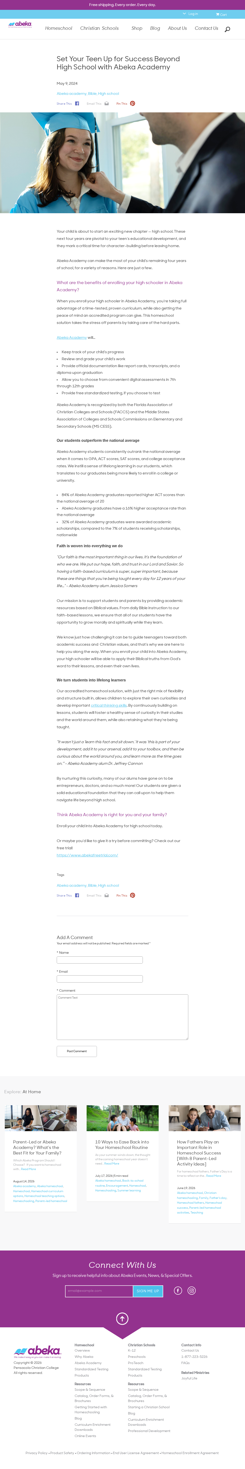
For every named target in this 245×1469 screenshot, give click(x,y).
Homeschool (58, 29)
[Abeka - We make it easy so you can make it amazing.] (20, 28)
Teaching (196, 1212)
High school (108, 94)
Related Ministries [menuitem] (195, 1375)
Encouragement (117, 1185)
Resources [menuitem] (94, 1410)
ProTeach (135, 1363)
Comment (67, 991)
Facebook (178, 1291)
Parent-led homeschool (51, 1201)
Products (82, 1376)
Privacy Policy (37, 1453)
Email (63, 972)
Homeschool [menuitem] (94, 1391)
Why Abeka (84, 1357)
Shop (137, 29)
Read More (28, 1169)
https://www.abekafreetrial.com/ (87, 855)
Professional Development (149, 1431)
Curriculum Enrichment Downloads (93, 1427)
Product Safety (62, 1453)
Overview (82, 1351)
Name (64, 953)
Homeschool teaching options (44, 1196)
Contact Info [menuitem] (194, 1354)
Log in (193, 14)
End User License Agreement (136, 1453)
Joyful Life (189, 1378)
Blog (155, 29)
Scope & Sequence (90, 1390)
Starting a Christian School (149, 1407)
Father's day (218, 1198)
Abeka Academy (72, 338)
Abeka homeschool (50, 1186)
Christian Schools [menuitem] (149, 1388)
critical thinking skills (109, 706)
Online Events (85, 1436)
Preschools (137, 1357)
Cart (224, 14)
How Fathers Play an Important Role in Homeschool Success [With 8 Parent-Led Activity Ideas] (199, 1153)
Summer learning (129, 1190)
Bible (92, 94)
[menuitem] (98, 1350)
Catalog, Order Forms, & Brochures (94, 1398)
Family (203, 1198)
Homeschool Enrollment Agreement (190, 1453)
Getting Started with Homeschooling (91, 1410)
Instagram (192, 1291)
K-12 (132, 1351)
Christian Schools (99, 29)
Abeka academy (72, 94)
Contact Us (206, 28)
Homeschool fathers (190, 1203)
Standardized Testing (91, 1369)
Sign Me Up (148, 1291)
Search (226, 29)
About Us (177, 29)
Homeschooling (23, 1201)
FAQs (185, 1363)
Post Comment (77, 1051)
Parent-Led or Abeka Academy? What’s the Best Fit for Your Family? (37, 1148)
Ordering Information (93, 1453)
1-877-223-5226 (194, 1357)
